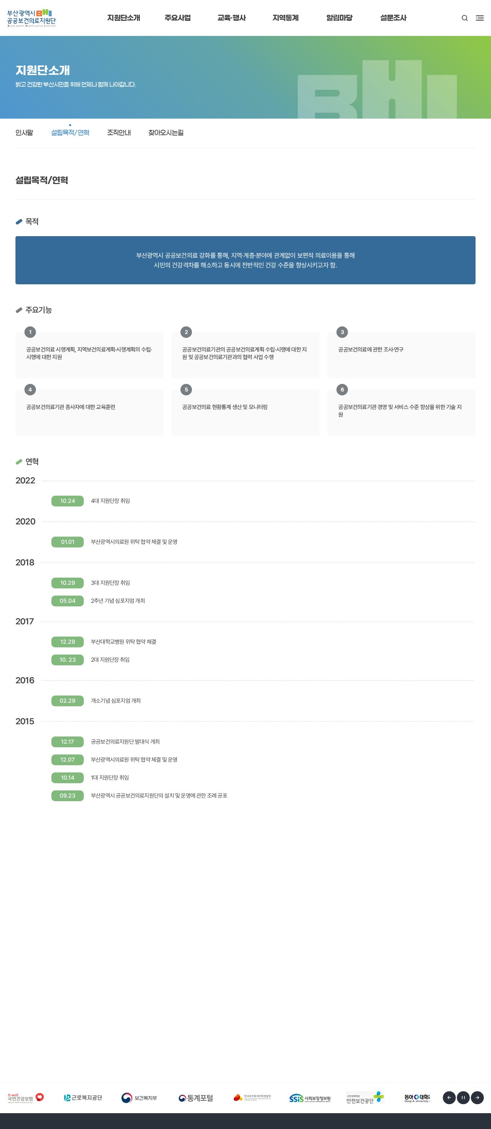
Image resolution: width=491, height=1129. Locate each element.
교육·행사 (231, 18)
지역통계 (285, 18)
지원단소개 (123, 18)
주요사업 (178, 18)
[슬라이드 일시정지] (463, 1097)
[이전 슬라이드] (449, 1097)
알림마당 (339, 18)
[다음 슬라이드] (477, 1097)
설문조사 (393, 18)
